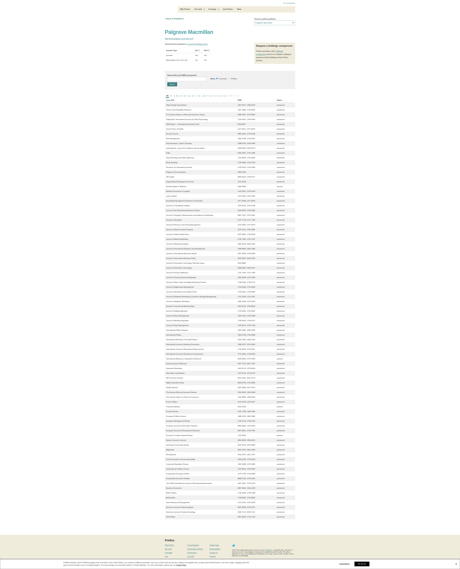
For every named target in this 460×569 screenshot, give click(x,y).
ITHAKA (269, 550)
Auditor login (214, 545)
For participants (289, 3)
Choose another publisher (265, 19)
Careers (213, 556)
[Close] (456, 563)
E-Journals (222, 79)
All (167, 96)
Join (166, 556)
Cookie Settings (344, 564)
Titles (168, 100)
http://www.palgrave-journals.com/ (179, 39)
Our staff (190, 556)
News (239, 9)
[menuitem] (185, 9)
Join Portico (228, 9)
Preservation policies (195, 549)
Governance (192, 553)
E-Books (234, 79)
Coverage (212, 9)
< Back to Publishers (174, 19)
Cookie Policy (181, 565)
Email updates (215, 549)
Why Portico (185, 9)
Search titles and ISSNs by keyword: (182, 75)
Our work (198, 9)
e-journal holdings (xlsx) (197, 44)
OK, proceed (362, 564)
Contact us (214, 553)
